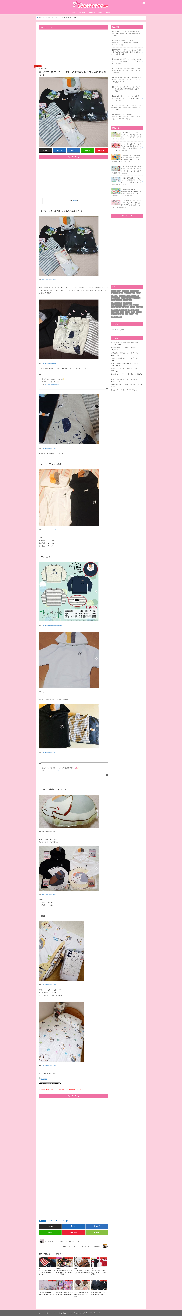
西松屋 (119, 316)
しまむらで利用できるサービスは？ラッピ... (125, 363)
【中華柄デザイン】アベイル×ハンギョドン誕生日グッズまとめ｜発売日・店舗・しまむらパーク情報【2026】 (126, 52)
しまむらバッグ (127, 302)
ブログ (133, 312)
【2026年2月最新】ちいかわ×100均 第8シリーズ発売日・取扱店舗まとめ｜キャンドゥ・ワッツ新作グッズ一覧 (126, 80)
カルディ (132, 307)
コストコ (114, 309)
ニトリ (122, 312)
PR (116, 293)
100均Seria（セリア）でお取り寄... (122, 374)
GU (123, 291)
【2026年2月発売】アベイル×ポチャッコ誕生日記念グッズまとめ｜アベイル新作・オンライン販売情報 (125, 70)
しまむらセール (127, 300)
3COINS (114, 291)
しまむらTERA (123, 295)
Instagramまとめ (134, 291)
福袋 (136, 314)
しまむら (43, 1221)
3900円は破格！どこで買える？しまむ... (124, 384)
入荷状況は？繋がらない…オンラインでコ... (125, 353)
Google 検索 (82, 12)
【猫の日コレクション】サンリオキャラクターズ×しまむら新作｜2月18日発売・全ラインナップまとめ (125, 89)
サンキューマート (122, 309)
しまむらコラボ (61, 1221)
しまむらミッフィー (117, 305)
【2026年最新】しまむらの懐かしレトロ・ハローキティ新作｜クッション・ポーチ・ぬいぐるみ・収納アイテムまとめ (125, 117)
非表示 (75, 200)
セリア (130, 309)
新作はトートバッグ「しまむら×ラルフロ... (125, 369)
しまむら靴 (136, 305)
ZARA (125, 293)
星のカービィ (120, 314)
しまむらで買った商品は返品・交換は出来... (125, 342)
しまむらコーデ (125, 298)
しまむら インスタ (133, 295)
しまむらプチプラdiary (82, 1313)
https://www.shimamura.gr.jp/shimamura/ (51, 625)
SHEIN (121, 293)
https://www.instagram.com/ (48, 279)
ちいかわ (120, 307)
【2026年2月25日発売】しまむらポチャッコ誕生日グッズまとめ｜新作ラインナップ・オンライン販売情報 (126, 61)
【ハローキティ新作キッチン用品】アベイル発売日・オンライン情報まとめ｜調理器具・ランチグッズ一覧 (125, 43)
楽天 (126, 314)
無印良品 (131, 314)
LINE (113, 293)
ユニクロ (138, 312)
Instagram (92, 12)
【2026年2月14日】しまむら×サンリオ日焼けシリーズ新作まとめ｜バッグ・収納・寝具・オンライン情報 (125, 98)
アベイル (126, 307)
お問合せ (108, 12)
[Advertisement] (55, 48)
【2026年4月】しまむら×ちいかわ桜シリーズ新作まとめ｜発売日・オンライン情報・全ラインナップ (125, 33)
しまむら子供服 (127, 305)
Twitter (100, 12)
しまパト (70, 1221)
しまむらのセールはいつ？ (119, 390)
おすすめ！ (51, 1221)
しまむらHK (115, 295)
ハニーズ (127, 312)
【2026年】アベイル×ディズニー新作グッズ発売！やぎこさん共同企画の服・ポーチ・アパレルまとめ (126, 107)
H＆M (127, 291)
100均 (119, 291)
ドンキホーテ (115, 312)
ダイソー (136, 309)
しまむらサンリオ (135, 298)
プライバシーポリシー (52, 1313)
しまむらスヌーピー (117, 300)
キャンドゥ (139, 307)
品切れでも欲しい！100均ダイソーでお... (124, 347)
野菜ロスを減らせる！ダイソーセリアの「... (125, 379)
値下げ (113, 314)
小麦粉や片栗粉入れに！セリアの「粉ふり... (125, 358)
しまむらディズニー (117, 302)
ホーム (73, 12)
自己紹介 (114, 316)
